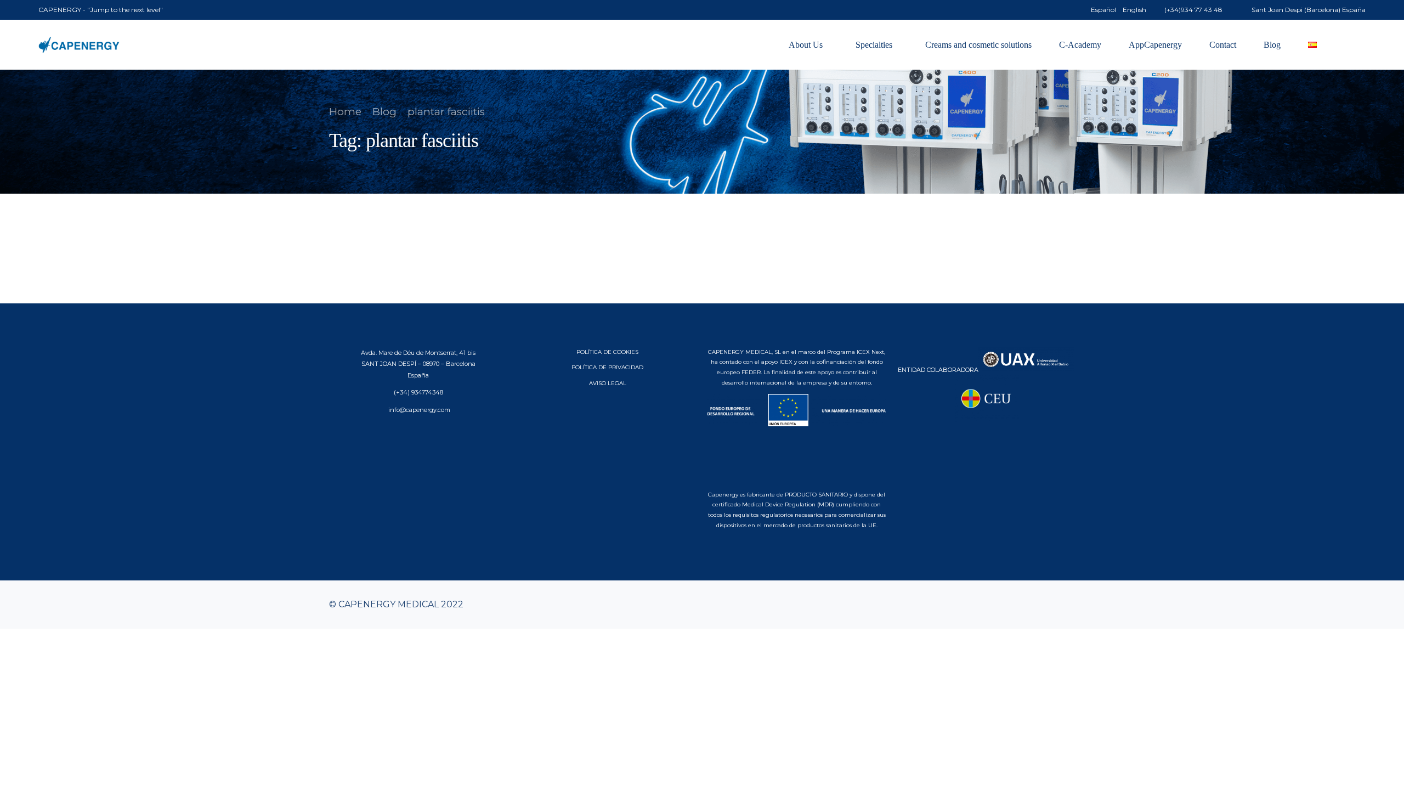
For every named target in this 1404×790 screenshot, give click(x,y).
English (1134, 10)
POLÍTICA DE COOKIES (607, 352)
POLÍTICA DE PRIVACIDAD (607, 367)
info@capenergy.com (418, 410)
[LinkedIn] (1066, 605)
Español (1103, 10)
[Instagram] (1048, 605)
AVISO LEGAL (607, 383)
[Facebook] (1013, 605)
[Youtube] (1031, 605)
